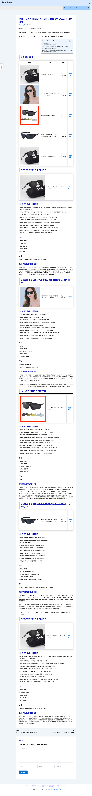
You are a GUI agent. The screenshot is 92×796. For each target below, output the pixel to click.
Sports (66, 8)
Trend (81, 8)
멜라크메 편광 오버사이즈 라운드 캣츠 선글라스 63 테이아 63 (56, 46)
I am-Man (7, 2)
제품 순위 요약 (46, 43)
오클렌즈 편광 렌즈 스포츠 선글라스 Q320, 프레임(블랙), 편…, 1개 (57, 50)
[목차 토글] (70, 41)
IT (76, 8)
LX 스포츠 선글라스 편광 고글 (49, 48)
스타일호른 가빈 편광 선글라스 (49, 45)
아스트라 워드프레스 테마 (55, 789)
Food (87, 8)
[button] (89, 2)
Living (72, 8)
